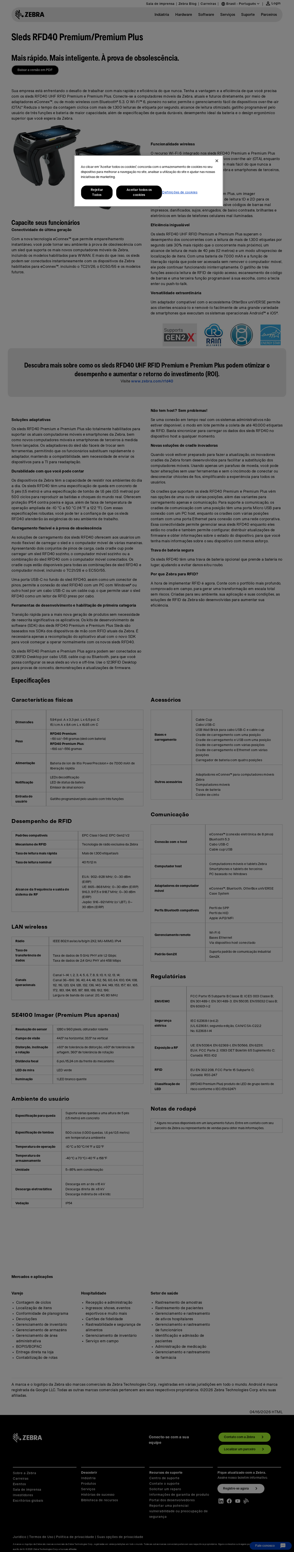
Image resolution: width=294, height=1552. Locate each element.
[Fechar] (217, 161)
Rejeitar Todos (97, 192)
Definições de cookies (180, 192)
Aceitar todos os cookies (139, 192)
